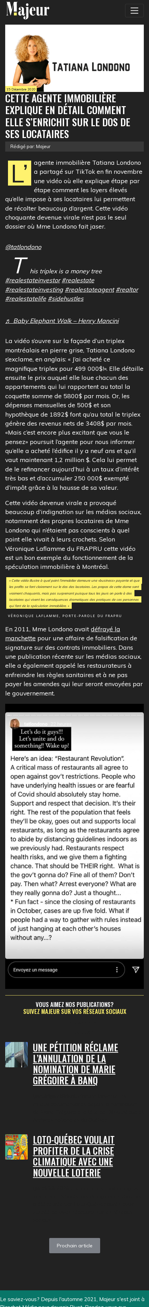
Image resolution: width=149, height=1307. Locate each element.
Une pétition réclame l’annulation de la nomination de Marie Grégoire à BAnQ (75, 1064)
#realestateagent (89, 289)
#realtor (127, 289)
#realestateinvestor (32, 280)
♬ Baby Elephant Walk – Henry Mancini (62, 320)
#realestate (78, 280)
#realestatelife (25, 298)
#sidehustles (66, 298)
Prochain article (75, 1245)
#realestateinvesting (34, 289)
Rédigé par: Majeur (30, 146)
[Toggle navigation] (134, 10)
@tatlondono (23, 246)
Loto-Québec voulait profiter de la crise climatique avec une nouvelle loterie (74, 1156)
